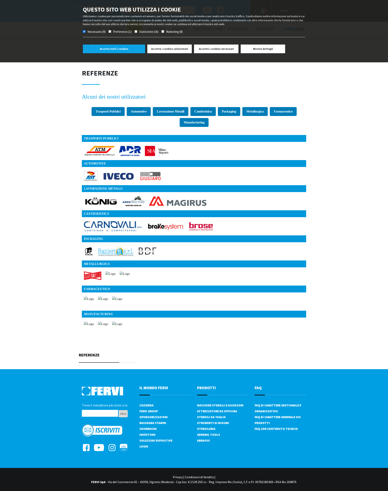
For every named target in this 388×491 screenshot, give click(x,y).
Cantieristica (203, 111)
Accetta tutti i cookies (114, 49)
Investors (147, 435)
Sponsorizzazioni (153, 417)
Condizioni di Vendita (199, 477)
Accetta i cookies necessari (216, 49)
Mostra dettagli (263, 49)
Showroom (148, 429)
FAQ (258, 387)
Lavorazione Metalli (170, 111)
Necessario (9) (96, 32)
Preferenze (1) (122, 32)
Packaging (229, 111)
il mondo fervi (153, 387)
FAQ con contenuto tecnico (276, 429)
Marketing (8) (174, 32)
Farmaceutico (283, 111)
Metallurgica (255, 111)
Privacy (178, 477)
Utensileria (206, 429)
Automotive (139, 111)
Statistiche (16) (148, 32)
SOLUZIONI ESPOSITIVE (155, 440)
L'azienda (146, 405)
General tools (208, 435)
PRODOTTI (206, 387)
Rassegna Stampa (152, 423)
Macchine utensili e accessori (220, 405)
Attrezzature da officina (217, 411)
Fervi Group (148, 411)
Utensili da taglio (211, 417)
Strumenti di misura (213, 423)
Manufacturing (194, 122)
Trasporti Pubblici (108, 111)
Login (143, 446)
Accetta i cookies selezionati (169, 49)
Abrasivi (203, 440)
